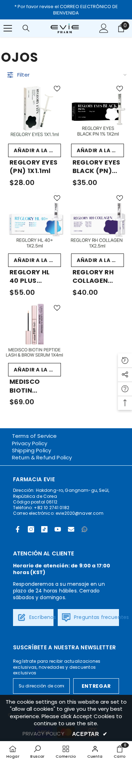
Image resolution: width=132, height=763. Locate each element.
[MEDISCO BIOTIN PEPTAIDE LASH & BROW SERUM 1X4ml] (34, 330)
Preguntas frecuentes (101, 617)
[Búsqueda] (26, 28)
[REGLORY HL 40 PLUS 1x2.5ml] (34, 220)
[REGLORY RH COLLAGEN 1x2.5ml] (97, 220)
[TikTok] (44, 529)
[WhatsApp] (84, 529)
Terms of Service (34, 436)
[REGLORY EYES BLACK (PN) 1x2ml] (97, 111)
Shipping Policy (31, 450)
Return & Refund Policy (42, 457)
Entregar (96, 686)
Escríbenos (42, 617)
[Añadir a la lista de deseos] (57, 88)
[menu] (8, 28)
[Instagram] (31, 529)
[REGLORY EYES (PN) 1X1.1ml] (34, 111)
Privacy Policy (29, 443)
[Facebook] (17, 529)
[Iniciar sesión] (103, 28)
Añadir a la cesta (37, 150)
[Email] (71, 529)
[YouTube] (57, 529)
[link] (37, 752)
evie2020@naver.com (79, 513)
